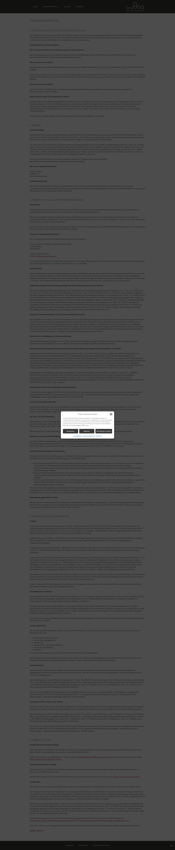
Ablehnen (87, 431)
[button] (111, 414)
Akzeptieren (70, 431)
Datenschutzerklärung (89, 436)
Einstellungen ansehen (104, 431)
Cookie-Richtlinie (77, 436)
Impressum (99, 436)
